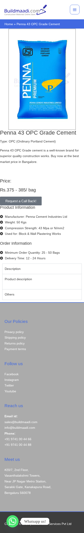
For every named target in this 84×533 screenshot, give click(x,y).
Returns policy (14, 343)
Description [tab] (13, 269)
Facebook (11, 374)
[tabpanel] (42, 281)
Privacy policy (14, 332)
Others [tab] (9, 294)
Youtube (10, 391)
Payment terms (15, 349)
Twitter (9, 385)
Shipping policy (15, 337)
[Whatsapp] (12, 521)
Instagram (11, 380)
